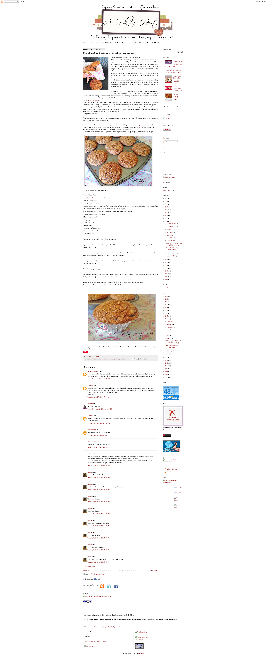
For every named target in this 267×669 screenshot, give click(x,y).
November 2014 (172, 226)
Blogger (141, 653)
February (170, 351)
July (168, 330)
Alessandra (173, 461)
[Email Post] (144, 359)
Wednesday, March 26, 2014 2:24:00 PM (100, 409)
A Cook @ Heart (172, 469)
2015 (166, 218)
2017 (166, 213)
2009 (166, 271)
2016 (166, 215)
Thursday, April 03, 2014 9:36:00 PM (99, 435)
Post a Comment (90, 566)
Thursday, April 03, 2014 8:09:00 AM (99, 423)
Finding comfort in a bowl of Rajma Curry (177, 97)
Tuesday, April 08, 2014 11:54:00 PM (99, 514)
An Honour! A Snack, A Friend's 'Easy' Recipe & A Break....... (173, 63)
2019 (166, 207)
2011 (166, 265)
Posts (167, 138)
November (170, 324)
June (168, 333)
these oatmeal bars (94, 100)
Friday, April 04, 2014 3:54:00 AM (98, 447)
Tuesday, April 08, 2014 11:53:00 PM (99, 490)
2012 (166, 262)
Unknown (91, 385)
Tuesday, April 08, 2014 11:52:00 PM (99, 478)
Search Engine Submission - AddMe (95, 641)
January (169, 354)
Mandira (90, 403)
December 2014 (171, 224)
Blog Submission (166, 456)
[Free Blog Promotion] (167, 458)
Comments (168, 142)
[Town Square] (178, 500)
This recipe (137, 125)
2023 (166, 198)
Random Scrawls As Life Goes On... (147, 43)
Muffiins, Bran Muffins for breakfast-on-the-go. (174, 244)
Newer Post (86, 570)
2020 (166, 204)
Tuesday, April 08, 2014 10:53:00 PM (99, 465)
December (170, 321)
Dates (117, 359)
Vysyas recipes (92, 429)
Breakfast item (101, 359)
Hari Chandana (92, 442)
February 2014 (171, 253)
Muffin (121, 359)
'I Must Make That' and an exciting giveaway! (177, 78)
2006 (166, 279)
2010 (166, 268)
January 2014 (171, 256)
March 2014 (170, 241)
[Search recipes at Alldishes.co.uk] (178, 507)
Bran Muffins (92, 359)
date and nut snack (93, 198)
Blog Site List (171, 456)
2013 (166, 260)
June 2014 (170, 235)
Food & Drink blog (167, 482)
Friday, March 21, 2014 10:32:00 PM (99, 379)
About (124, 43)
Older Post (154, 570)
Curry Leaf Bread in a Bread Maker (172, 249)
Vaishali (90, 454)
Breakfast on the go (110, 359)
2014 (166, 221)
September (170, 327)
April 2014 (170, 238)
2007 (166, 277)
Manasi (91, 356)
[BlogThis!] (135, 359)
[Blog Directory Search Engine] (170, 459)
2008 (166, 274)
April (168, 336)
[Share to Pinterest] (141, 359)
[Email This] (133, 359)
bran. (130, 102)
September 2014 (172, 229)
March (169, 338)
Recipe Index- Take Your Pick (105, 43)
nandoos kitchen (93, 371)
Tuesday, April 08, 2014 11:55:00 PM (99, 538)
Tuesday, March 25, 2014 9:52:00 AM (99, 397)
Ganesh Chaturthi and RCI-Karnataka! (177, 88)
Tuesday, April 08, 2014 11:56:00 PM (99, 562)
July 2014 (170, 232)
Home (86, 43)
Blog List (164, 461)
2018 (166, 210)
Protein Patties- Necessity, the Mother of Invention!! (173, 71)
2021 (166, 201)
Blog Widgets (168, 461)
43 (167, 391)
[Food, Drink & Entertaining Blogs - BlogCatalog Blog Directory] (104, 627)
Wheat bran (127, 359)
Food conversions (170, 288)
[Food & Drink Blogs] (170, 480)
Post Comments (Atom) (98, 574)
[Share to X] (137, 359)
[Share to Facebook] (139, 359)
